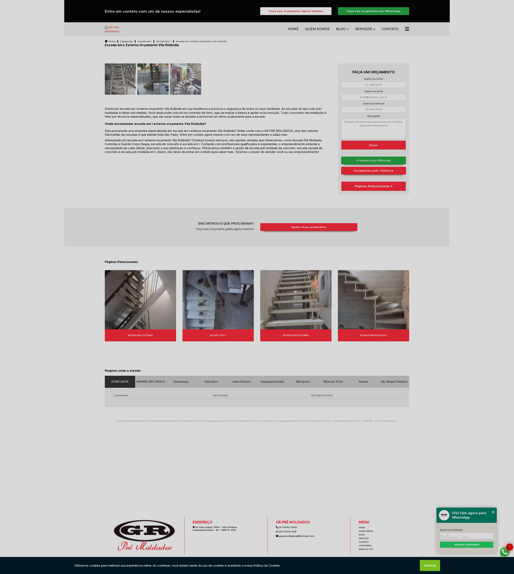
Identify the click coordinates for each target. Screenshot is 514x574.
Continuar (430, 565)
